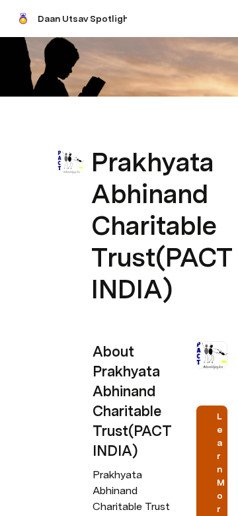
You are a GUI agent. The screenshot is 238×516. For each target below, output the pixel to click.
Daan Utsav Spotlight (85, 18)
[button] (99, 132)
